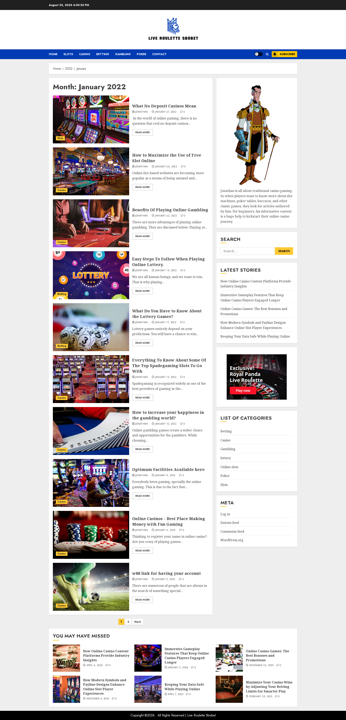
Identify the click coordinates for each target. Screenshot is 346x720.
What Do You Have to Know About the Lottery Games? (167, 313)
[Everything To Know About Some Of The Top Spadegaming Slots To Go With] (91, 379)
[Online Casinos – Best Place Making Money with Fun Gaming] (91, 535)
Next (137, 622)
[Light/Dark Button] (259, 54)
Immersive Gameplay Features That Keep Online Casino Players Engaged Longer (187, 655)
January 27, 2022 (165, 112)
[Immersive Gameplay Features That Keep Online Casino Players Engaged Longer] (148, 658)
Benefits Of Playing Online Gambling (170, 210)
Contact (159, 54)
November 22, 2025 (261, 665)
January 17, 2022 (165, 322)
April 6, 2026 (94, 665)
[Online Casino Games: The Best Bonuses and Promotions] (229, 658)
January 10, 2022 (165, 424)
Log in (225, 514)
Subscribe (287, 54)
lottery (225, 458)
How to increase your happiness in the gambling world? (168, 415)
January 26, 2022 (166, 166)
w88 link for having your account (166, 573)
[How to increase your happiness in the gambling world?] (91, 431)
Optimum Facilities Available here (168, 469)
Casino (84, 54)
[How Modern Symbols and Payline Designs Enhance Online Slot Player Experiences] (66, 689)
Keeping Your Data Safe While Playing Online (255, 336)
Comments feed (232, 531)
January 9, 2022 (165, 475)
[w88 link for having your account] (91, 587)
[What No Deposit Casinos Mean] (91, 119)
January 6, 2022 (165, 530)
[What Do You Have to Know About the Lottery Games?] (91, 327)
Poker (141, 54)
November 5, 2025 (97, 698)
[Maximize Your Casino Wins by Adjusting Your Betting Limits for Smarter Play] (229, 689)
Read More (142, 132)
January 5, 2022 (165, 579)
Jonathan (141, 112)
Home (53, 54)
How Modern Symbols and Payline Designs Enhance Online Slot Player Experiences (104, 687)
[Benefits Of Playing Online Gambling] (91, 223)
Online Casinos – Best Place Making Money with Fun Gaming (168, 521)
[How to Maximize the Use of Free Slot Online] (91, 171)
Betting (102, 54)
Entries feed (229, 522)
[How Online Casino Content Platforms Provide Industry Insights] (66, 658)
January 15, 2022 (165, 377)
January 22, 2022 (166, 215)
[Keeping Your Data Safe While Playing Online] (148, 689)
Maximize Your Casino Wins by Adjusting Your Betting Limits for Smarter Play (269, 686)
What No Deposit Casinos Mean (164, 106)
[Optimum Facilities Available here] (91, 483)
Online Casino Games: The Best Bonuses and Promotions (267, 655)
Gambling (123, 54)
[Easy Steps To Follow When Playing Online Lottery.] (91, 275)
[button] (267, 54)
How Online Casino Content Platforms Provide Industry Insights (106, 655)
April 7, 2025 (175, 694)
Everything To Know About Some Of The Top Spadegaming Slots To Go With (169, 365)
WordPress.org (231, 540)
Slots (68, 54)
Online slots (229, 467)
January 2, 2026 (178, 667)
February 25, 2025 (260, 696)
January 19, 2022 (166, 270)
